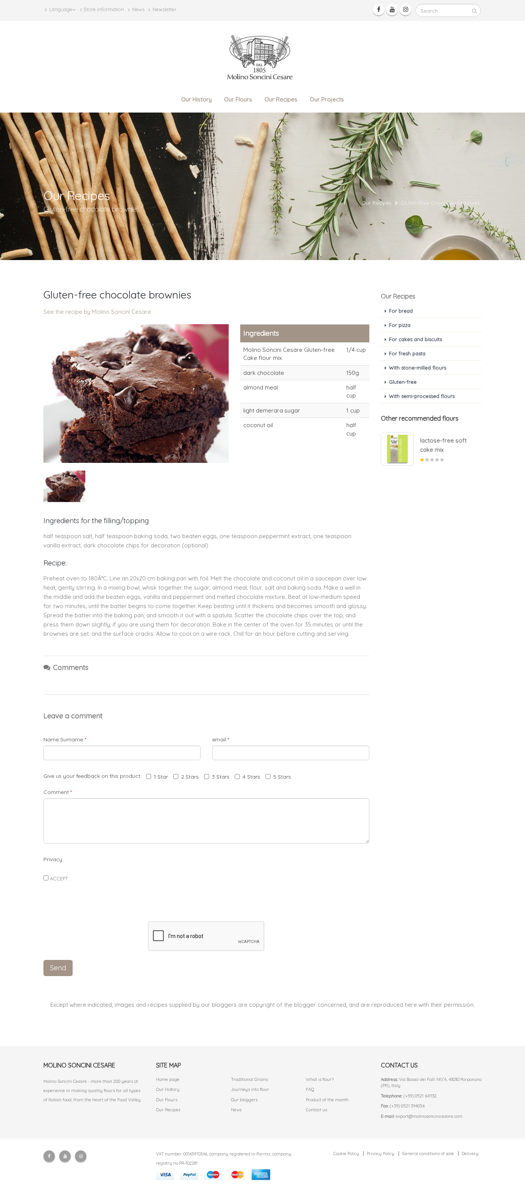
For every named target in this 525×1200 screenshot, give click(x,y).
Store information (103, 9)
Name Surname (64, 739)
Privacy (52, 859)
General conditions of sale (428, 1153)
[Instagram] (405, 9)
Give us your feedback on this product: (94, 775)
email (220, 739)
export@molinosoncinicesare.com (429, 1116)
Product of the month (327, 1099)
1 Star (161, 776)
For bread (401, 311)
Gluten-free (403, 382)
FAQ (310, 1089)
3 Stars (220, 776)
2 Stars (190, 776)
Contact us (316, 1109)
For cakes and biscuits (415, 339)
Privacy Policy (380, 1153)
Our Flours (238, 99)
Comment (57, 792)
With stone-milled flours (417, 368)
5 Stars (282, 776)
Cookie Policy (346, 1153)
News (138, 9)
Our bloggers (244, 1099)
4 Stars (251, 776)
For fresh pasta (407, 353)
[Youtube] (392, 9)
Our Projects (327, 99)
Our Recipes (280, 99)
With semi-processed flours (422, 396)
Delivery (470, 1153)
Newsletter (163, 9)
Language (60, 9)
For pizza (399, 325)
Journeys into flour (250, 1089)
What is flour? (320, 1079)
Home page (167, 1079)
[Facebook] (378, 9)
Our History (196, 99)
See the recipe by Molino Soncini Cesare (97, 311)
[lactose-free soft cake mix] (397, 448)
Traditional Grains (249, 1079)
